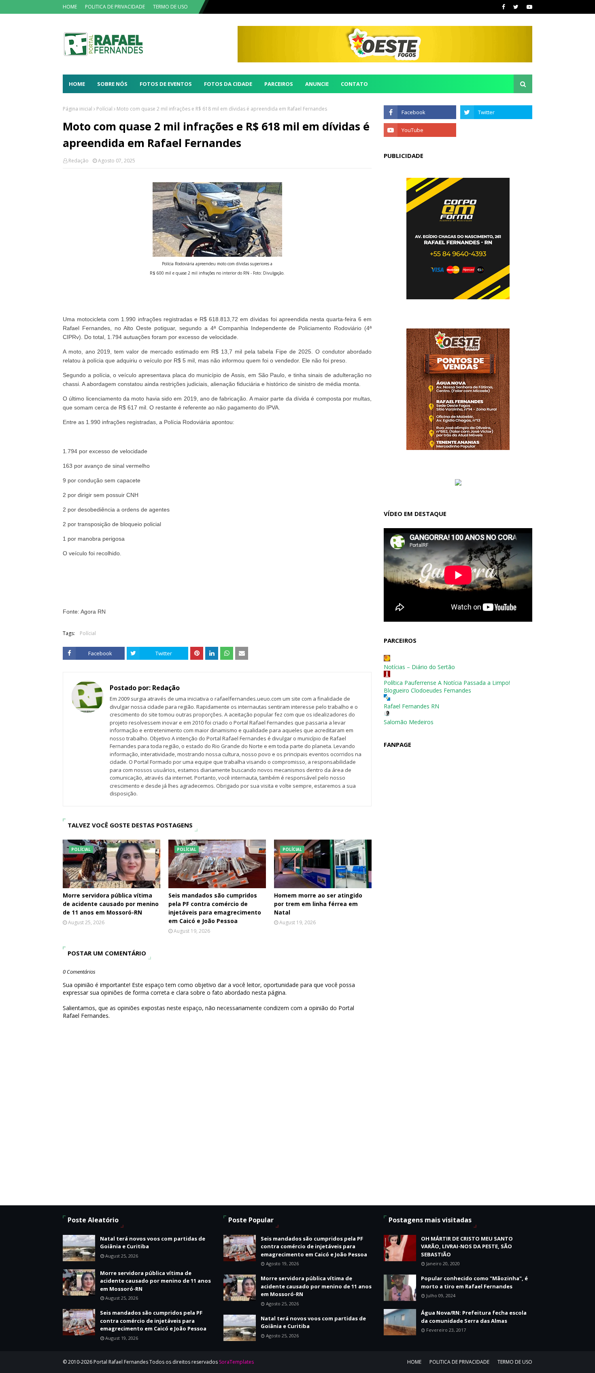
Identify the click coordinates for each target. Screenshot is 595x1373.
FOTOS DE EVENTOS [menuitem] (166, 83)
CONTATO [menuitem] (354, 83)
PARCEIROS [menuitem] (278, 83)
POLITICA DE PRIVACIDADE (115, 6)
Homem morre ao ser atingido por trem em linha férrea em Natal (318, 903)
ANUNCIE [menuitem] (317, 83)
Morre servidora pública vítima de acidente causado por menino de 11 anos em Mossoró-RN (111, 903)
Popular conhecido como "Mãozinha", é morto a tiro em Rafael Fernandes (474, 1282)
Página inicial (77, 108)
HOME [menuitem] (77, 83)
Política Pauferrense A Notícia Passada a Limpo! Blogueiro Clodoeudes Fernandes (447, 686)
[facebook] (503, 7)
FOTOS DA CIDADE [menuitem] (228, 83)
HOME (70, 6)
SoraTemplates (236, 1361)
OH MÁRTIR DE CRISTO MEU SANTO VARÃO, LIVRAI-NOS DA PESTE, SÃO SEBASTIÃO (467, 1246)
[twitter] (516, 7)
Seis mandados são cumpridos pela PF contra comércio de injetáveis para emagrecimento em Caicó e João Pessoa (214, 908)
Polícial (104, 108)
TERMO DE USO (170, 6)
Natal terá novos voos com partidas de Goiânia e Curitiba (152, 1242)
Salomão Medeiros (409, 722)
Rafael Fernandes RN (411, 706)
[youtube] (528, 7)
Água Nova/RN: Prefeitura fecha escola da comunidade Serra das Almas (474, 1316)
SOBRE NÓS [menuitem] (112, 83)
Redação (78, 160)
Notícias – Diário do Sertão (419, 667)
